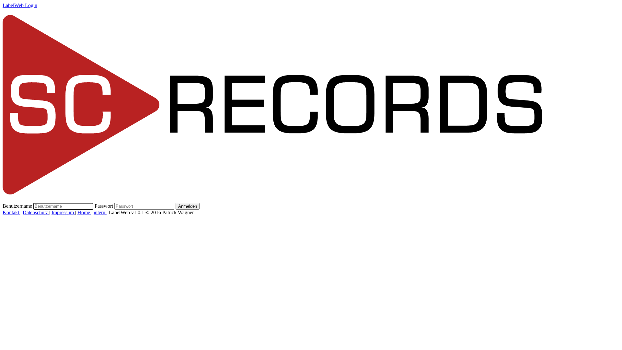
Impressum (63, 212)
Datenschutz (36, 212)
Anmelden (187, 206)
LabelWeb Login (20, 5)
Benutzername (17, 206)
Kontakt (11, 212)
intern (100, 212)
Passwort (104, 206)
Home (84, 212)
